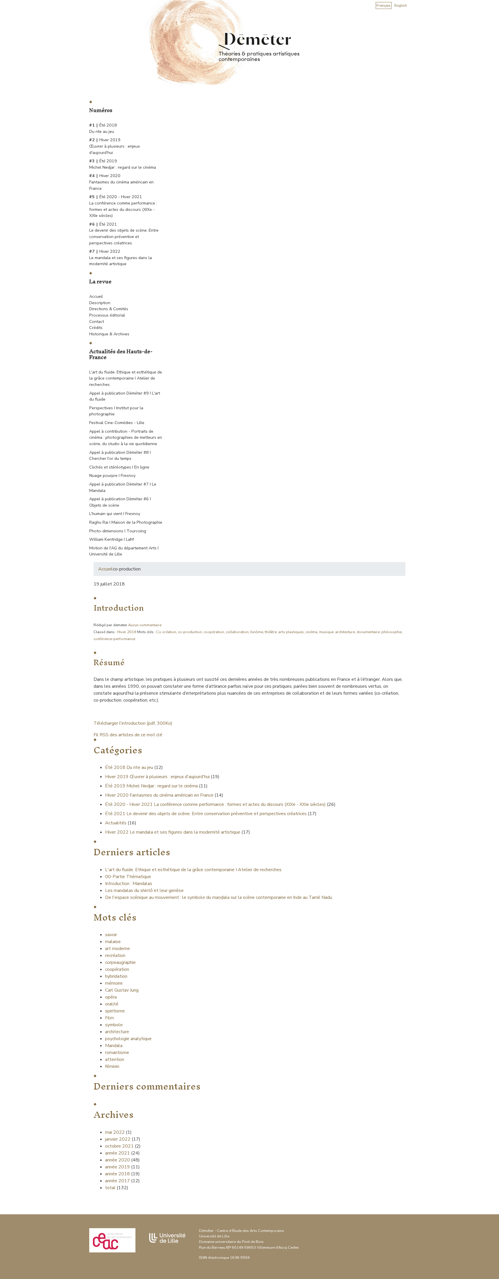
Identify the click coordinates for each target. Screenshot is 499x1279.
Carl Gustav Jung (122, 990)
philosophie (391, 632)
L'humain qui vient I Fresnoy (114, 513)
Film (109, 1018)
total (111, 1188)
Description (99, 303)
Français (384, 5)
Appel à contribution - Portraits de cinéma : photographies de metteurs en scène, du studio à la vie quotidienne (125, 437)
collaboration (237, 632)
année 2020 (117, 1160)
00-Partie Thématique (128, 876)
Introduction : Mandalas (128, 883)
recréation (115, 955)
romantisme (117, 1052)
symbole (114, 1025)
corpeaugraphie (120, 962)
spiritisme (115, 1011)
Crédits (96, 327)
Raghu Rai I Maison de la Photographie (125, 522)
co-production (190, 632)
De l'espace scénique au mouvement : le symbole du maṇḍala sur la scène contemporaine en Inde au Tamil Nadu (218, 897)
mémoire (114, 983)
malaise (113, 941)
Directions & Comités (108, 309)
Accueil (96, 296)
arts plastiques (291, 632)
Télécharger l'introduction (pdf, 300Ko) (133, 723)
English (400, 5)
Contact (96, 321)
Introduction (119, 608)
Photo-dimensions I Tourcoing (117, 531)
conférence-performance (114, 639)
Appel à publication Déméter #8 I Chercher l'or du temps (120, 455)
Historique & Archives (109, 334)
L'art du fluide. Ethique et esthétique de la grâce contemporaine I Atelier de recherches (125, 378)
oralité (111, 1004)
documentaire (368, 632)
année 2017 (117, 1181)
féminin (112, 1066)
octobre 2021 (119, 1146)
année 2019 (117, 1167)
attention (114, 1059)
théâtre (271, 632)
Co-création (166, 632)
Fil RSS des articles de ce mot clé (128, 735)
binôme (256, 632)
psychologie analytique (128, 1039)
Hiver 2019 (126, 632)
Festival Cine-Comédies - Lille (116, 422)
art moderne (117, 948)
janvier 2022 (118, 1139)
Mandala (113, 1045)
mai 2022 (115, 1132)
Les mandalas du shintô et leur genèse (144, 890)
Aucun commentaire (144, 625)
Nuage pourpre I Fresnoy (112, 475)
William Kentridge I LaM (111, 539)
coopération (214, 632)
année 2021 (117, 1153)
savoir (111, 935)
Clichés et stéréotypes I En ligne (119, 467)
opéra (111, 997)
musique (326, 632)
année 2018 (117, 1174)
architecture (345, 632)
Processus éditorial (107, 315)
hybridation (116, 976)
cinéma (311, 632)
